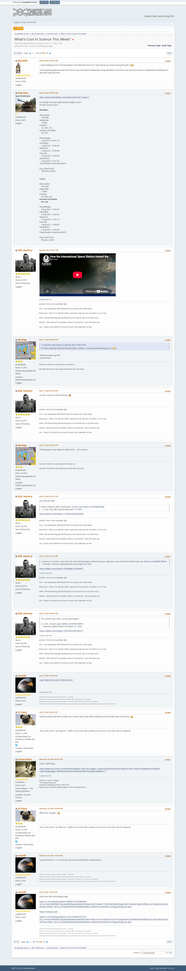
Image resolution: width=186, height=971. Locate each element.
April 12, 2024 (76, 509)
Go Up (16, 942)
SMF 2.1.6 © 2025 (17, 968)
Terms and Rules (161, 968)
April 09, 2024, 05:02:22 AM (48, 61)
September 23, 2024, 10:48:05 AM (51, 808)
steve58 (22, 675)
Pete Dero (23, 92)
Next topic (167, 45)
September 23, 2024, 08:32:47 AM (51, 759)
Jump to (136, 952)
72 (47, 53)
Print (169, 53)
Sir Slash (22, 712)
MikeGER (23, 60)
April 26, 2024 (85, 564)
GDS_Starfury (25, 250)
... (35, 53)
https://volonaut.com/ (48, 912)
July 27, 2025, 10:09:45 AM (48, 892)
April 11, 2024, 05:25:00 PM (48, 391)
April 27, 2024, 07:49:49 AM (48, 556)
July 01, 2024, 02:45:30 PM (48, 676)
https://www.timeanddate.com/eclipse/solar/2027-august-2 (64, 97)
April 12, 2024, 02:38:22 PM (48, 445)
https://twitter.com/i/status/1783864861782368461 (61, 568)
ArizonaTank (25, 759)
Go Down (18, 53)
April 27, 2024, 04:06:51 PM (48, 613)
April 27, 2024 (75, 626)
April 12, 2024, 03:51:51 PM (48, 496)
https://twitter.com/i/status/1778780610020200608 (61, 514)
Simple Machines (29, 968)
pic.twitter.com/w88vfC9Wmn (154, 561)
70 (40, 53)
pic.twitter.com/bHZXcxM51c (71, 623)
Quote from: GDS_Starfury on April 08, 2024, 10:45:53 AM (64, 345)
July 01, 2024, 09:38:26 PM (48, 712)
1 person (42, 573)
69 (37, 53)
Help (151, 968)
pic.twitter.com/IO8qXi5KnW (92, 506)
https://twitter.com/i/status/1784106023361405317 (61, 631)
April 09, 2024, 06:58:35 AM (48, 93)
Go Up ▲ (171, 968)
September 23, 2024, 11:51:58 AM (51, 856)
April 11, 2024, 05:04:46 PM (48, 340)
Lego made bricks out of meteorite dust (56, 680)
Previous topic (154, 45)
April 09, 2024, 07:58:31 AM (48, 250)
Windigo (22, 339)
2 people (42, 299)
